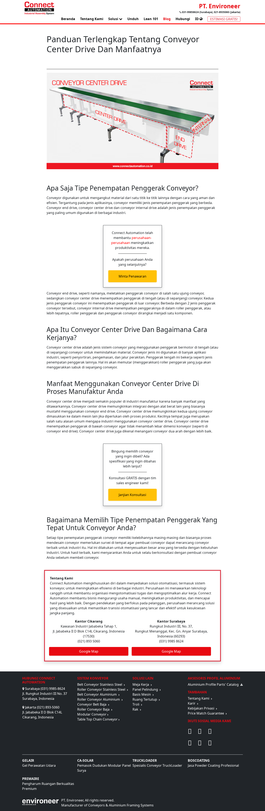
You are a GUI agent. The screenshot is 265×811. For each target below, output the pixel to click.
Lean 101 (151, 19)
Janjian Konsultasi (132, 494)
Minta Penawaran (132, 276)
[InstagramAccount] (200, 743)
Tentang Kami (91, 19)
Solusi (113, 19)
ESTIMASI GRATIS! (224, 19)
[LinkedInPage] (225, 743)
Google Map (88, 651)
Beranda (68, 19)
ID (197, 19)
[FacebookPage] (190, 731)
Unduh (133, 19)
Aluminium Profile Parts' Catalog (214, 684)
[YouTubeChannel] (190, 743)
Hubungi (183, 19)
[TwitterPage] (225, 731)
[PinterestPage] (200, 731)
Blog (167, 19)
